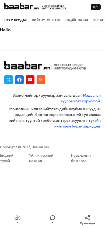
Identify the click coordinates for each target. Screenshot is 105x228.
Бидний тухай (6, 158)
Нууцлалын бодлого (81, 158)
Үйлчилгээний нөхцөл (41, 158)
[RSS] (41, 79)
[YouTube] (30, 79)
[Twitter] (8, 79)
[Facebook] (19, 79)
